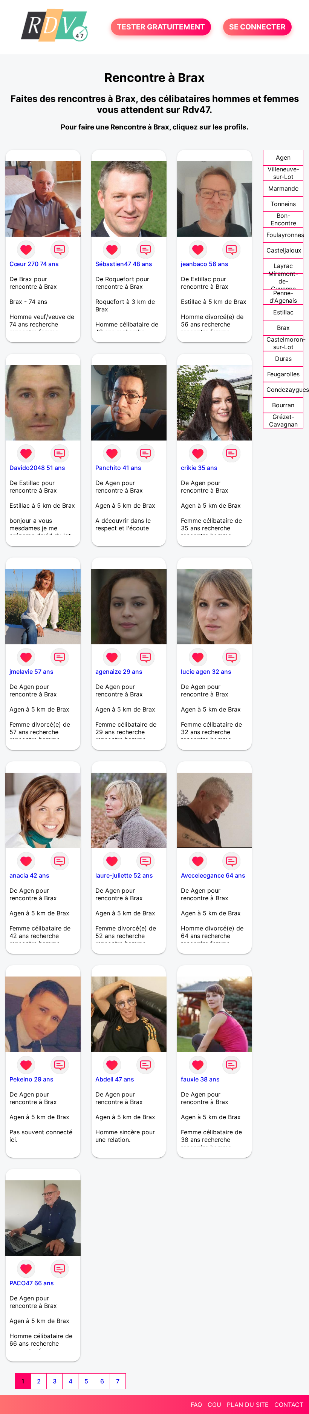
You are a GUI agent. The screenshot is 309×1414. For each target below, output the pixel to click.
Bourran (283, 405)
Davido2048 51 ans (37, 467)
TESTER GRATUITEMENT (161, 27)
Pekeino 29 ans (31, 1079)
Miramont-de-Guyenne (283, 281)
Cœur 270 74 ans (34, 264)
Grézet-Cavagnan (283, 420)
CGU (214, 1404)
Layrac (283, 266)
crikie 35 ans (199, 467)
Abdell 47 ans (114, 1079)
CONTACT (288, 1404)
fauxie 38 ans (200, 1079)
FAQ (196, 1404)
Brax (283, 327)
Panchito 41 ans (118, 467)
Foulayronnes (285, 235)
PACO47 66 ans (31, 1283)
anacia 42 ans (29, 875)
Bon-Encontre (283, 219)
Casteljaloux (283, 250)
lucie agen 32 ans (206, 671)
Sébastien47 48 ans (123, 264)
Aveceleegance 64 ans (213, 875)
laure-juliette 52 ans (124, 875)
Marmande (283, 188)
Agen (283, 157)
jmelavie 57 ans (31, 671)
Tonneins (283, 204)
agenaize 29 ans (118, 671)
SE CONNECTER (257, 27)
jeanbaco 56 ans (204, 264)
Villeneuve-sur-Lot (283, 172)
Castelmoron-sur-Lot (286, 343)
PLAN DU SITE (248, 1404)
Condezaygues (287, 389)
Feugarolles (283, 374)
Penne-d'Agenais (283, 296)
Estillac (283, 312)
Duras (283, 358)
